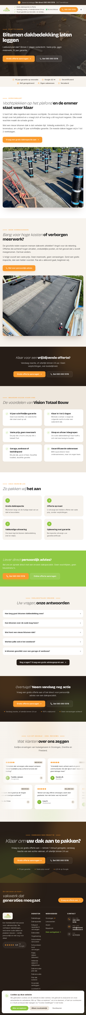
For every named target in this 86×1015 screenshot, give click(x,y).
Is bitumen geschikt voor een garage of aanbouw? (43, 651)
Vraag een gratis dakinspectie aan (21, 139)
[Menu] (81, 9)
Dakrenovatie (36, 974)
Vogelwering (36, 936)
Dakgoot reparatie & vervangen (35, 927)
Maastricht (49, 928)
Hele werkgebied (52, 932)
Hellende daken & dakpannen (35, 963)
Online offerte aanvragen (45, 576)
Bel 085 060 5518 (50, 59)
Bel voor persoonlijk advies (20, 268)
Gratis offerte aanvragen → (29, 860)
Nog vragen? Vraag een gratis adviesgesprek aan (42, 662)
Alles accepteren (19, 1008)
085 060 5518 (70, 9)
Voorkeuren (57, 1008)
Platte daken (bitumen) (34, 955)
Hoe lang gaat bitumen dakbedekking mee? (43, 613)
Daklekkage (35, 918)
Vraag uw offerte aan (69, 900)
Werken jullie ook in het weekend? (43, 641)
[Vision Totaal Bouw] (6, 9)
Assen (48, 925)
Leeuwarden (50, 921)
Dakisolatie (35, 933)
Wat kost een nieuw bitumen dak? (43, 632)
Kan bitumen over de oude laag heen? (43, 623)
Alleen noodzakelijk (39, 1008)
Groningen (51, 918)
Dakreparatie (36, 921)
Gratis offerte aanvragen (17, 59)
